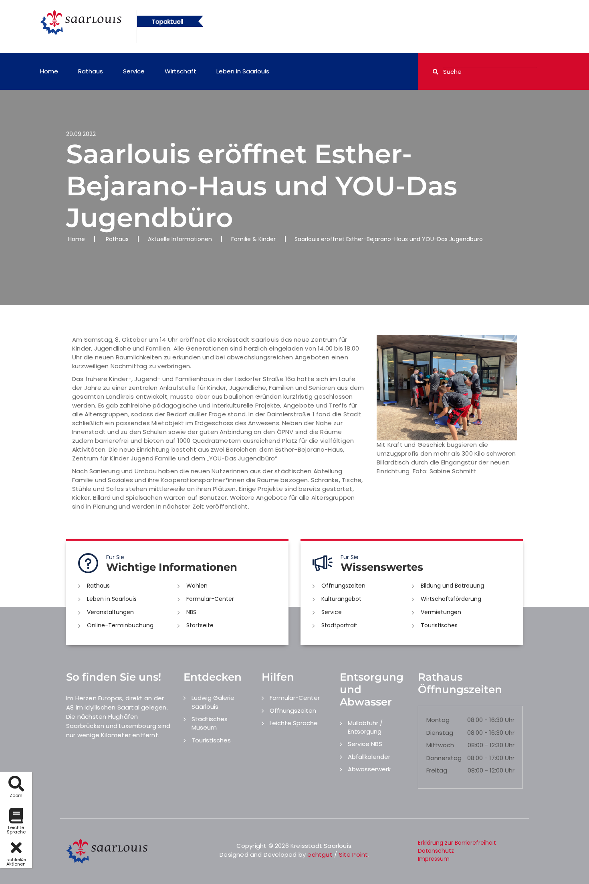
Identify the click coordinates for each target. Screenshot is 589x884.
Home (49, 71)
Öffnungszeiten (343, 586)
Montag (438, 720)
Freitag (436, 770)
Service (134, 71)
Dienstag (439, 732)
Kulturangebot (341, 599)
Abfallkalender (369, 756)
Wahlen (197, 586)
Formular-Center (210, 599)
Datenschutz (436, 851)
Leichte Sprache (294, 723)
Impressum (434, 859)
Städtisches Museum (210, 723)
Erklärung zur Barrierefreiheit (457, 843)
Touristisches (439, 625)
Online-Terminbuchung (120, 625)
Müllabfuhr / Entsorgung (365, 727)
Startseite (200, 625)
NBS (191, 612)
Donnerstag (444, 758)
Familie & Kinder (253, 239)
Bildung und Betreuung (452, 586)
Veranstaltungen (110, 612)
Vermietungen (441, 612)
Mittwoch (440, 745)
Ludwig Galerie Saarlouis (213, 701)
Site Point (353, 854)
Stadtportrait (339, 625)
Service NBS (365, 744)
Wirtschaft (180, 71)
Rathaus (90, 71)
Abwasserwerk (369, 769)
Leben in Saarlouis (242, 71)
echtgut (319, 854)
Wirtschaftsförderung (451, 599)
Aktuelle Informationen (180, 239)
